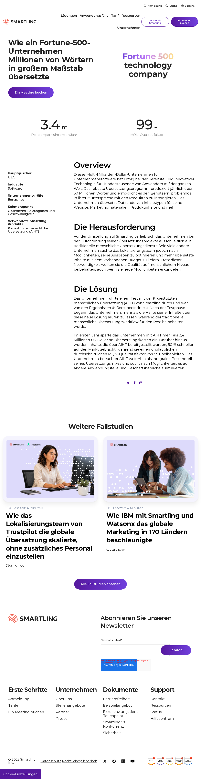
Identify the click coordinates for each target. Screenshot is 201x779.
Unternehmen (128, 28)
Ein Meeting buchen (184, 21)
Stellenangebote (70, 706)
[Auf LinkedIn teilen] (140, 383)
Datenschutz (51, 761)
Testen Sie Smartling (155, 21)
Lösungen (69, 15)
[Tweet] (128, 383)
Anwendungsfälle (94, 15)
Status (156, 712)
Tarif (115, 15)
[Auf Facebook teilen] (134, 383)
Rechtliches (71, 761)
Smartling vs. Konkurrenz (114, 724)
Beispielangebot (117, 706)
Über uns (64, 699)
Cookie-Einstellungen (20, 774)
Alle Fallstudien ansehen (100, 584)
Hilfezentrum (162, 719)
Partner (62, 712)
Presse (62, 719)
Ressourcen (131, 15)
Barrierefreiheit (116, 699)
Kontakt (158, 699)
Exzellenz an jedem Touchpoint (120, 714)
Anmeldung (155, 5)
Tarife (13, 706)
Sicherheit (112, 733)
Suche (173, 5)
